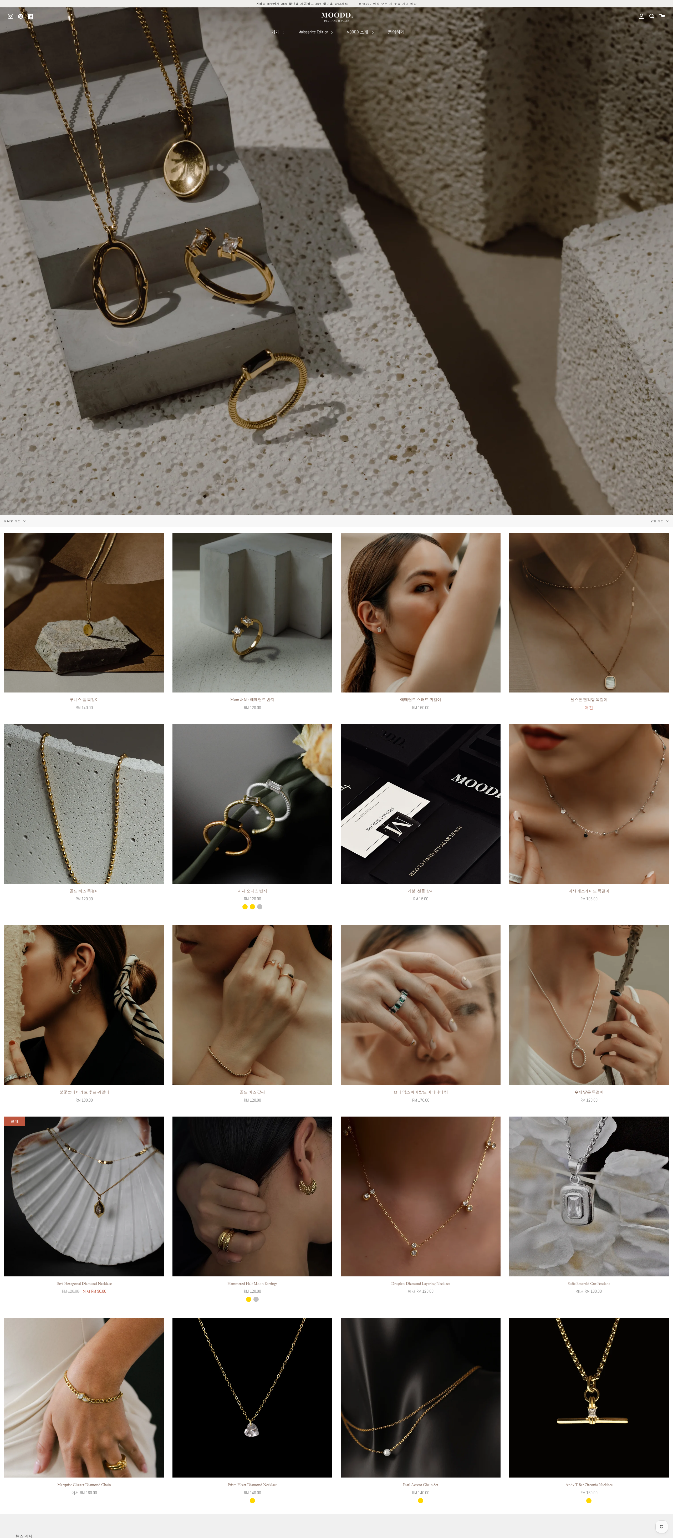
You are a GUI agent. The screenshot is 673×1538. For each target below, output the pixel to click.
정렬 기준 (657, 521)
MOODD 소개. (358, 32)
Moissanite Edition (313, 32)
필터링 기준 (13, 521)
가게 (276, 32)
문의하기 (396, 32)
